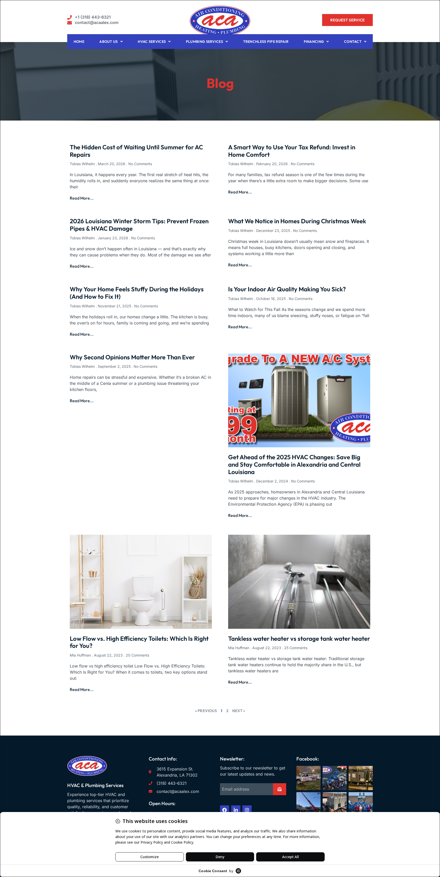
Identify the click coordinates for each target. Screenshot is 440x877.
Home (79, 41)
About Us (108, 41)
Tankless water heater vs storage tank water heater (299, 638)
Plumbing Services (204, 41)
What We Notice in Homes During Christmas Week (297, 221)
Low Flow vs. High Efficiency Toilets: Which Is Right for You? (139, 642)
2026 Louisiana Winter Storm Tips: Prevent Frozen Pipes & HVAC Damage (139, 224)
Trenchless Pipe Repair (266, 41)
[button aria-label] (89, 17)
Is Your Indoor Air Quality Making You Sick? (287, 289)
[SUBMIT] (279, 789)
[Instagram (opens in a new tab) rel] (247, 810)
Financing (314, 41)
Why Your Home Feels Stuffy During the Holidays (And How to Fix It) (137, 292)
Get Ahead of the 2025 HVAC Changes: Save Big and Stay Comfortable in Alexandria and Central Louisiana (294, 464)
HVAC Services (152, 41)
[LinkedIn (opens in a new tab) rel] (235, 810)
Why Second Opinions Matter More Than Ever (132, 357)
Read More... (82, 198)
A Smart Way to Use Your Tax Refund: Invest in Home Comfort (291, 150)
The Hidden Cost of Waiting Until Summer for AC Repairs (136, 150)
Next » (238, 710)
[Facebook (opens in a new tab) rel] (224, 810)
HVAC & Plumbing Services (95, 785)
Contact (353, 41)
